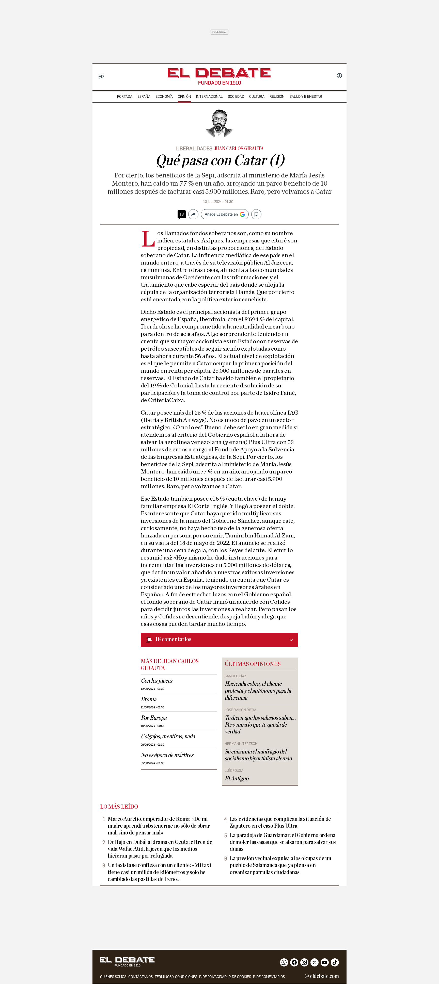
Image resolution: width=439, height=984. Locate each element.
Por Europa (153, 718)
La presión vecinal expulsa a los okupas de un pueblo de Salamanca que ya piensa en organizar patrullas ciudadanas (280, 865)
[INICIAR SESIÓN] (339, 76)
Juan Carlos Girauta (239, 148)
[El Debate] (219, 73)
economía (164, 96)
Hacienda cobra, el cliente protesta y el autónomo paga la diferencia (258, 691)
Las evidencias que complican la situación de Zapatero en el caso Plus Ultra (280, 822)
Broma (148, 699)
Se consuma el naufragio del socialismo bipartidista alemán (258, 755)
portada (124, 96)
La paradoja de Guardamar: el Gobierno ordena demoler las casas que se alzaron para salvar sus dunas (283, 842)
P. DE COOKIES (240, 977)
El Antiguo (236, 779)
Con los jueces (156, 681)
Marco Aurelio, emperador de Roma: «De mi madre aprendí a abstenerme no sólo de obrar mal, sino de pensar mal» (159, 826)
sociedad (236, 96)
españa (143, 96)
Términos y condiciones (176, 977)
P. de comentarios (269, 977)
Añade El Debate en (221, 214)
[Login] (339, 76)
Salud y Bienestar (306, 96)
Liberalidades (194, 148)
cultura (256, 96)
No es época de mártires (167, 755)
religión (277, 96)
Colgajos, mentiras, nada (168, 736)
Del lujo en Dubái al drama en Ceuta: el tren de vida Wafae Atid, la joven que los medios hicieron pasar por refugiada (160, 849)
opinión (184, 96)
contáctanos (140, 977)
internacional (209, 96)
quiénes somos (113, 977)
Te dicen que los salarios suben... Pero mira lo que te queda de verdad (260, 725)
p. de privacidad (213, 977)
